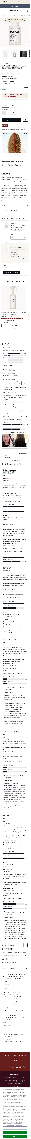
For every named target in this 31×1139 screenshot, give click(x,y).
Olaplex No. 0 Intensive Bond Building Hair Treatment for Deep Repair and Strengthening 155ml (13, 314)
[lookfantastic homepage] (15, 10)
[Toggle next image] (29, 32)
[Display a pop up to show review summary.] (13, 320)
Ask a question (14, 78)
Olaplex (5, 63)
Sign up (15, 1060)
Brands (8, 15)
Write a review (5, 78)
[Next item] (27, 307)
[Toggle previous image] (1, 32)
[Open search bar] (4, 10)
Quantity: (5, 109)
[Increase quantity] (13, 113)
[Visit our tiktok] (20, 1067)
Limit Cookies (15, 1132)
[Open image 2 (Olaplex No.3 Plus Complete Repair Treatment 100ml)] (14, 54)
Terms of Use (19, 1125)
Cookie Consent (15, 1086)
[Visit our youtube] (16, 1067)
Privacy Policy (10, 1125)
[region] (15, 1113)
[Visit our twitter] (10, 1067)
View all (26, 87)
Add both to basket (11, 272)
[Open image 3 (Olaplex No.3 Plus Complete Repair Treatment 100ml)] (23, 54)
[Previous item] (2, 307)
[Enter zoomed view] (27, 44)
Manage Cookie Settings (14, 1127)
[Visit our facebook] (6, 1067)
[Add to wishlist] (25, 120)
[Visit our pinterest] (23, 1067)
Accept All (15, 1136)
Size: (3, 102)
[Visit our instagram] (13, 1067)
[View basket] (27, 10)
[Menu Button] (1, 10)
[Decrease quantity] (4, 113)
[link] (25, 10)
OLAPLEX (14, 15)
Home (3, 15)
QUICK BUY (14, 325)
